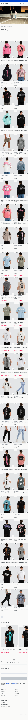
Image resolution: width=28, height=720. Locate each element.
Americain (3, 59)
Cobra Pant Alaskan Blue (19, 397)
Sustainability (4, 704)
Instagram (17, 689)
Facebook (17, 693)
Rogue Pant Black (4, 446)
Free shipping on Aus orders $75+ (14, 0)
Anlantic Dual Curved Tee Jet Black (21, 246)
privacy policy (7, 683)
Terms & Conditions (5, 706)
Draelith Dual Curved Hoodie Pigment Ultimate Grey (21, 153)
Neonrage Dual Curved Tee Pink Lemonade (21, 60)
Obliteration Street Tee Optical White (21, 585)
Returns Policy (4, 698)
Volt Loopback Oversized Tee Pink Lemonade (7, 223)
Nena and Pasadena (5, 152)
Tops (3, 36)
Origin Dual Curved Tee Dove (19, 297)
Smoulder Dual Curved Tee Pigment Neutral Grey (21, 562)
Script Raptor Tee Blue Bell (19, 322)
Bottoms (9, 36)
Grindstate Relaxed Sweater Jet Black (21, 200)
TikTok (16, 691)
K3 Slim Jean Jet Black (5, 609)
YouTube (16, 695)
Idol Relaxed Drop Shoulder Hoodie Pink (7, 60)
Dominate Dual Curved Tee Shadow (21, 272)
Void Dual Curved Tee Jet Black (20, 515)
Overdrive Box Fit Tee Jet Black (20, 223)
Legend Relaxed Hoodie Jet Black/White (21, 130)
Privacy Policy (4, 708)
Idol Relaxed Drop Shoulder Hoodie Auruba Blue (7, 130)
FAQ (2, 693)
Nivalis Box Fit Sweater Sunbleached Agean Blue (21, 177)
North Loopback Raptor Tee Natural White (7, 177)
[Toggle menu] (25, 3)
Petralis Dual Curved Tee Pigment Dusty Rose (21, 469)
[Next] (26, 661)
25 (11, 617)
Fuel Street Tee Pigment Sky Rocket (21, 609)
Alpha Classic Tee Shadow (6, 322)
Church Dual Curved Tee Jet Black (8, 649)
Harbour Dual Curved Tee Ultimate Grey (7, 372)
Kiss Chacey (17, 396)
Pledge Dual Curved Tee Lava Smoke (7, 297)
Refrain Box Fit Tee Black (5, 585)
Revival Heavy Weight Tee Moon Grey (7, 246)
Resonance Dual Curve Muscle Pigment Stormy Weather (21, 492)
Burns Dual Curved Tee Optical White (7, 347)
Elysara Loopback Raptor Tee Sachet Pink (7, 200)
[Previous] (1, 661)
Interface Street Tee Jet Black (6, 539)
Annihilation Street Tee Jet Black (7, 562)
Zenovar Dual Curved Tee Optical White (7, 492)
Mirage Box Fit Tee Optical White (20, 372)
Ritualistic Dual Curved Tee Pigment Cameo (7, 515)
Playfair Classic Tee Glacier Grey (7, 397)
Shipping (3, 695)
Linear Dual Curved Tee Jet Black (7, 469)
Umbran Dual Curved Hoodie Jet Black (21, 422)
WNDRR (2, 245)
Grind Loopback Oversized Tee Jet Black (21, 107)
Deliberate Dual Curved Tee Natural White (21, 347)
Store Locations (5, 700)
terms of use (14, 683)
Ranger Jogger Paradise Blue (19, 446)
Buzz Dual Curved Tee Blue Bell (7, 272)
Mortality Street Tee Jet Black (20, 539)
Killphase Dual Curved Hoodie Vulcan (7, 83)
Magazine (17, 697)
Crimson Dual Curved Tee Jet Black (7, 422)
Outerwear (16, 36)
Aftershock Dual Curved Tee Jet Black (7, 107)
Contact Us (3, 689)
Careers (3, 702)
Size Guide (3, 691)
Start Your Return (5, 697)
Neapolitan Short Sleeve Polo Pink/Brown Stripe (21, 83)
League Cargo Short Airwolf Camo (7, 153)
